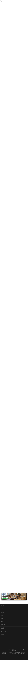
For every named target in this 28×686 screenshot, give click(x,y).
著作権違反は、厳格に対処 (17, 653)
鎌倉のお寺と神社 (5, 631)
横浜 (2, 608)
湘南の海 (3, 624)
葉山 (2, 621)
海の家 (2, 628)
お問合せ (3, 634)
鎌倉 (2, 615)
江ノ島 (2, 612)
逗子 (2, 618)
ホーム (2, 605)
